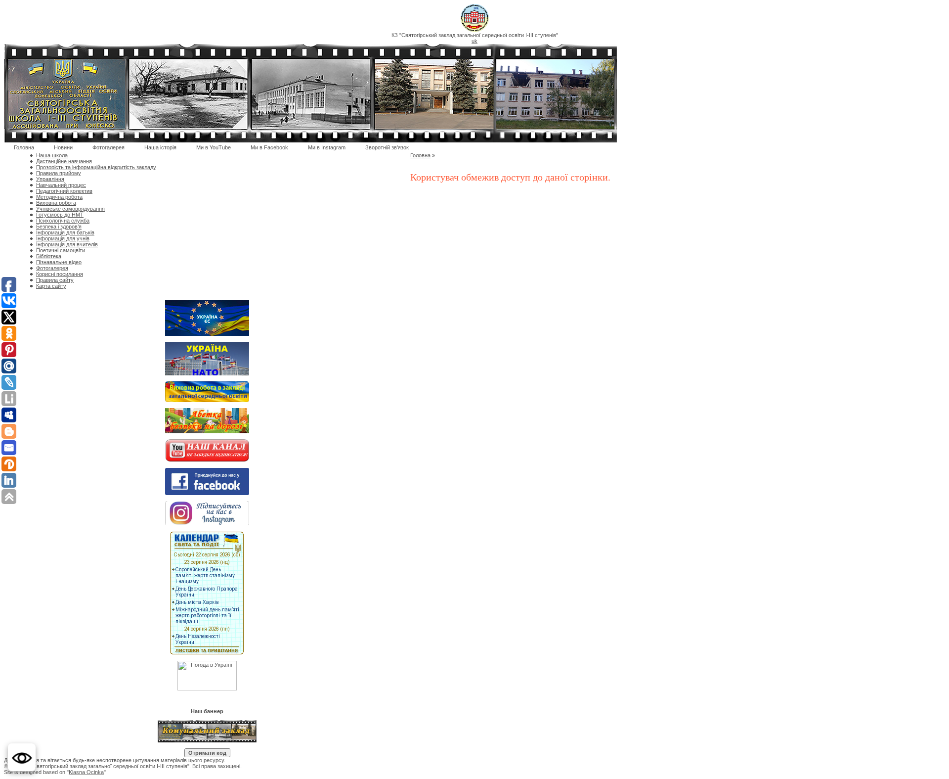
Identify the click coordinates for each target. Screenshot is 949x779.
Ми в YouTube (213, 147)
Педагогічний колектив (64, 191)
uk (474, 41)
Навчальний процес (61, 185)
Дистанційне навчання (64, 161)
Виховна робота (56, 203)
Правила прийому (58, 173)
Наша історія (160, 147)
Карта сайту (51, 286)
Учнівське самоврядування (70, 209)
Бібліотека (48, 256)
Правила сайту (55, 280)
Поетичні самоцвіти (60, 250)
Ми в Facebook (269, 147)
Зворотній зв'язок (387, 147)
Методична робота (59, 197)
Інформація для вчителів (67, 244)
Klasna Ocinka (86, 772)
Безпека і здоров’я (59, 226)
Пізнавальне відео (59, 262)
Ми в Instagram (326, 147)
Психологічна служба (62, 221)
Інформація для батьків (65, 232)
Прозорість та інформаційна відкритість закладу (96, 167)
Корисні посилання (59, 274)
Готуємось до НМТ (60, 215)
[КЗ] (475, 30)
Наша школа (52, 155)
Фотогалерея (108, 147)
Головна (24, 147)
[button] (22, 757)
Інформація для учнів (62, 238)
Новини (63, 147)
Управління (50, 179)
